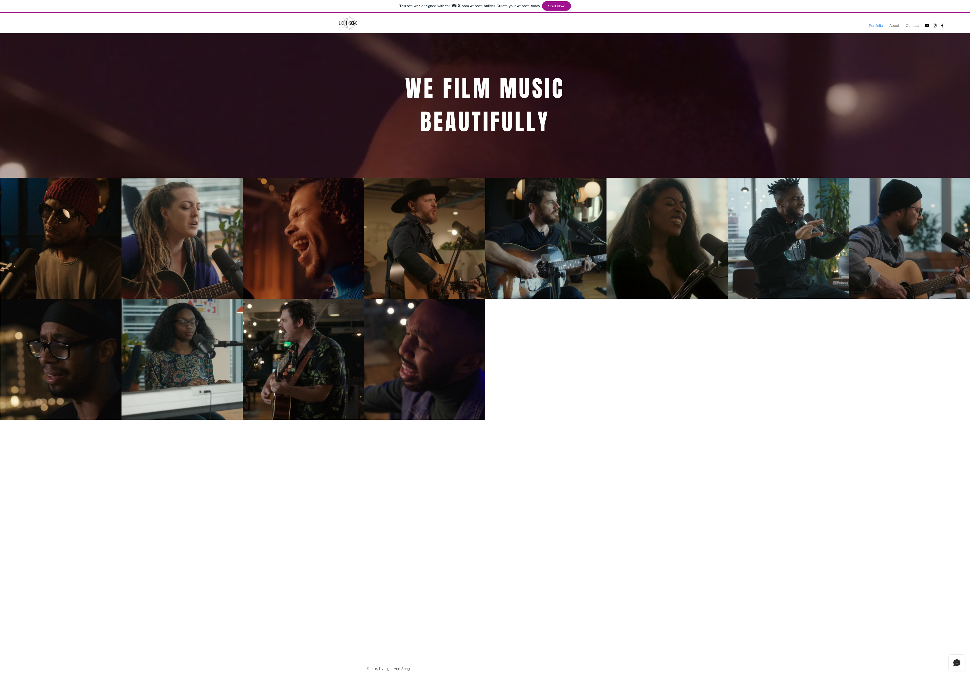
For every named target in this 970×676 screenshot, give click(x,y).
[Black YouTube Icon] (927, 25)
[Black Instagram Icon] (934, 25)
